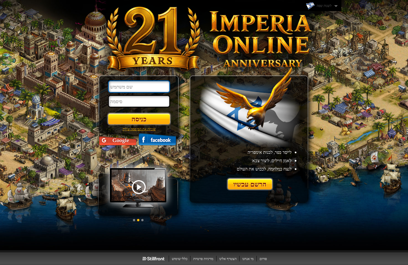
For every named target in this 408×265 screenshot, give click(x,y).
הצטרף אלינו (227, 258)
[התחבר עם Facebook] (157, 139)
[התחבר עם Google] (117, 139)
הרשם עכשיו (249, 184)
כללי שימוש (179, 258)
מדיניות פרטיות (203, 258)
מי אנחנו (248, 258)
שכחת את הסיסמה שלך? (139, 129)
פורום (263, 258)
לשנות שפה (324, 5)
